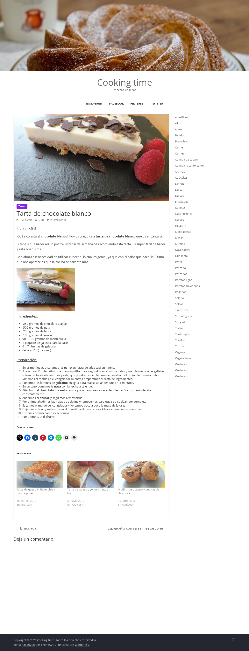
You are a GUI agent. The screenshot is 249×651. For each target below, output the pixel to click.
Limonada (26, 528)
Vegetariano (183, 358)
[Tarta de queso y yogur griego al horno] (90, 474)
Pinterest (137, 103)
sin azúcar (182, 310)
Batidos (180, 135)
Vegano (180, 352)
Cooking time (124, 82)
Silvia (42, 219)
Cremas (180, 171)
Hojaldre (180, 226)
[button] (46, 289)
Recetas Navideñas (187, 286)
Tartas (21, 206)
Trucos (179, 346)
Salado (179, 298)
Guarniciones (183, 214)
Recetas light (183, 280)
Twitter (157, 103)
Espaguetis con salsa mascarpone (137, 528)
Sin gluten (181, 322)
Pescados (181, 274)
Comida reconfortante (189, 165)
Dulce (178, 189)
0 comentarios (58, 219)
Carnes (179, 153)
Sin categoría (183, 316)
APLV (178, 123)
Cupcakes (181, 177)
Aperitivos (181, 117)
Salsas (179, 304)
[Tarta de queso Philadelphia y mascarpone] (40, 474)
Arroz (178, 129)
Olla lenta (181, 256)
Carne (179, 147)
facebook (116, 103)
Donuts (179, 183)
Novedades (182, 250)
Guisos (179, 220)
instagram (94, 103)
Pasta (178, 262)
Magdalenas (183, 232)
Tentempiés (182, 334)
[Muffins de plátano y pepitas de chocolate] (141, 474)
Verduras (181, 364)
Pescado (180, 268)
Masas (179, 238)
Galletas (180, 207)
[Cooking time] (124, 2)
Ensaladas (181, 201)
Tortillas (180, 340)
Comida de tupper (187, 159)
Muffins (180, 244)
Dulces (179, 195)
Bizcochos (181, 141)
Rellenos (180, 292)
